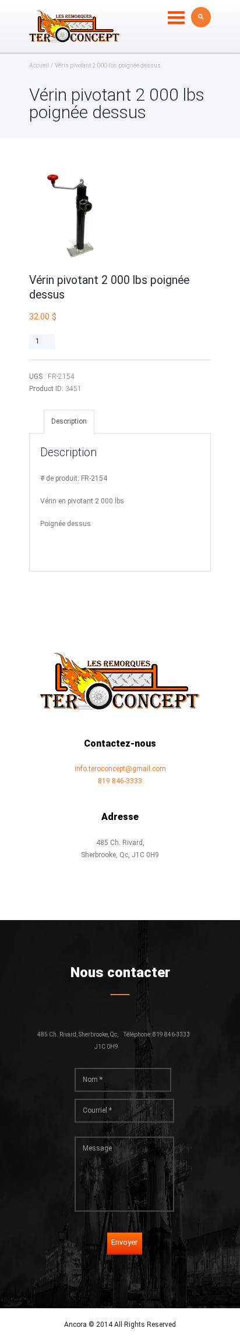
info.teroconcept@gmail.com (120, 769)
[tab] (69, 422)
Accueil (39, 66)
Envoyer (124, 1242)
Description (69, 421)
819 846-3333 (120, 781)
